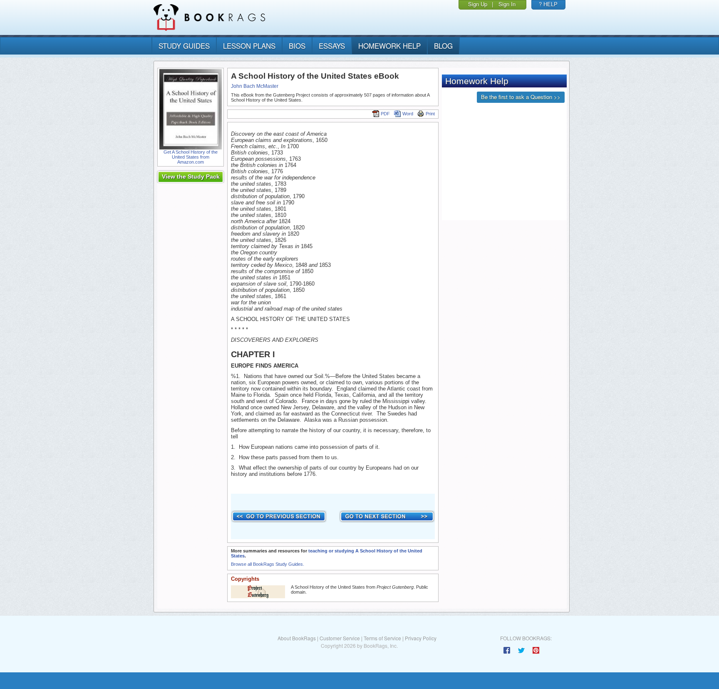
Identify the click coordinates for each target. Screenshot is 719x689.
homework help (389, 45)
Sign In (507, 4)
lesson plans (249, 45)
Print (430, 113)
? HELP (548, 4)
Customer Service (340, 638)
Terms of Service (382, 638)
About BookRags (297, 638)
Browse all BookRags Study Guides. (267, 564)
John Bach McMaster (254, 86)
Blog (443, 45)
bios (297, 45)
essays (332, 45)
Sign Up (477, 4)
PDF (385, 113)
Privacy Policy (420, 638)
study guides (184, 45)
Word (407, 113)
